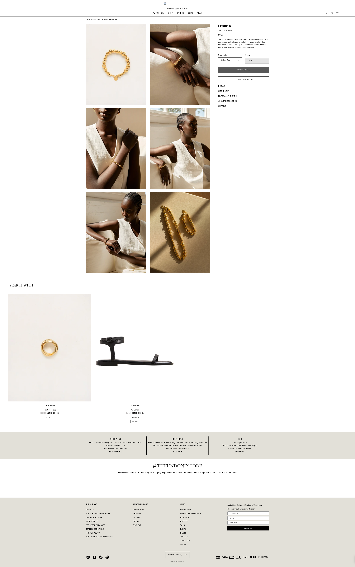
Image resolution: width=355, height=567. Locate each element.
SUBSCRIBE (248, 528)
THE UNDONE (91, 504)
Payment (137, 525)
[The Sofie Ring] (49, 348)
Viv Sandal (134, 410)
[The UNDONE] (177, 4)
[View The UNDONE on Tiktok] (94, 557)
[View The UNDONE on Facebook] (101, 557)
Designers (185, 517)
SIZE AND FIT (223, 91)
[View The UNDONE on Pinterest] (107, 557)
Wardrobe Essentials (190, 514)
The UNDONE (180, 562)
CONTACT (239, 452)
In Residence (92, 521)
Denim (183, 533)
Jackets (184, 537)
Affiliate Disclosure (95, 525)
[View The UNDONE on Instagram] (88, 557)
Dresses (184, 521)
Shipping (137, 514)
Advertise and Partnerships (99, 537)
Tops (182, 525)
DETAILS (221, 86)
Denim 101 (96, 20)
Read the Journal (94, 517)
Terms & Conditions (95, 529)
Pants (183, 529)
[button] (327, 13)
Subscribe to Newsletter (98, 514)
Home (88, 20)
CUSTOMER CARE (140, 504)
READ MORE (177, 452)
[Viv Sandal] (135, 348)
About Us (90, 510)
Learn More (115, 452)
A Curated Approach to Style (177, 8)
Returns (137, 517)
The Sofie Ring (50, 410)
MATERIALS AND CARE (227, 96)
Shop (182, 504)
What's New (185, 510)
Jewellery (185, 541)
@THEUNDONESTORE (177, 466)
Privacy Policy (93, 533)
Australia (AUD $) (175, 555)
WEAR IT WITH (20, 285)
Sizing (136, 521)
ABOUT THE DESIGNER (227, 101)
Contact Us (138, 510)
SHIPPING (222, 106)
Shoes (183, 545)
